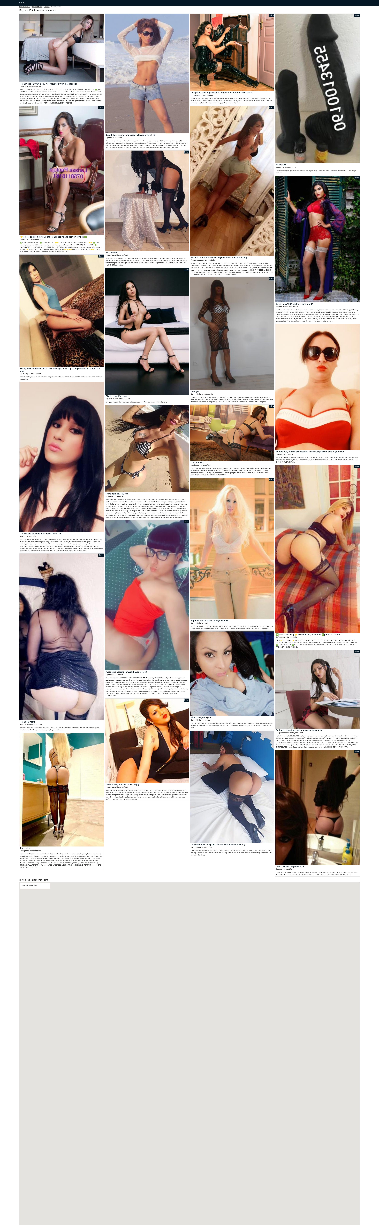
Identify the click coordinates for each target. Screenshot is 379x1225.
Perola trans (111, 252)
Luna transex (197, 462)
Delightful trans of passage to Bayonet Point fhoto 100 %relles (221, 92)
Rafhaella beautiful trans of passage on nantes (299, 730)
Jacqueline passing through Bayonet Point (126, 672)
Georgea (195, 391)
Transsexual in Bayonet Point (290, 866)
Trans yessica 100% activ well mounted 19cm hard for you (48, 84)
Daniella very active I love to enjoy (122, 784)
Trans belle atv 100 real (117, 493)
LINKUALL (22, 3)
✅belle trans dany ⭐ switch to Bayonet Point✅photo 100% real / (309, 634)
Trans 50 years (27, 722)
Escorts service (24, 7)
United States (37, 7)
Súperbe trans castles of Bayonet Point (210, 620)
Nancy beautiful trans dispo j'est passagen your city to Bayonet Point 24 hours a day (60, 369)
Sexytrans (281, 164)
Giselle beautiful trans (116, 396)
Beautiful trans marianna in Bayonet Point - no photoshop (219, 257)
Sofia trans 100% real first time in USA (294, 304)
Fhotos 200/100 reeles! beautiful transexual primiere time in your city (310, 451)
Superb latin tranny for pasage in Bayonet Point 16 (130, 135)
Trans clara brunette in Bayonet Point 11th (40, 533)
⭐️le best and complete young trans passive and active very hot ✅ (53, 237)
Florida (46, 7)
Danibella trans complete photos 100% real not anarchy (218, 844)
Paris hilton (25, 848)
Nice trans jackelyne (201, 717)
